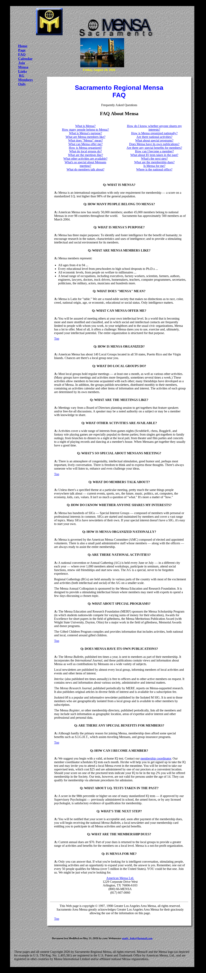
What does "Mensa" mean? (85, 140)
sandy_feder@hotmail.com (137, 938)
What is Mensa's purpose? (85, 133)
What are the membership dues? (154, 162)
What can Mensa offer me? (85, 144)
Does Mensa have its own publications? (154, 144)
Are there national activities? (154, 137)
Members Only (25, 82)
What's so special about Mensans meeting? (85, 164)
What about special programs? (154, 140)
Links (22, 71)
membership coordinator (155, 758)
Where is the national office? (154, 169)
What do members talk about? (85, 169)
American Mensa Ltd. (120, 878)
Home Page (22, 48)
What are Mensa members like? (85, 137)
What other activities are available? (85, 158)
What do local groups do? (85, 151)
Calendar (25, 59)
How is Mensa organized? (85, 147)
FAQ (22, 54)
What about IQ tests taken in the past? (154, 155)
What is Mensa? (85, 126)
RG (21, 75)
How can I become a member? (154, 151)
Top (56, 338)
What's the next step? (154, 158)
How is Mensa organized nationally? (154, 133)
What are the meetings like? (85, 155)
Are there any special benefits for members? (154, 147)
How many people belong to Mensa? (85, 129)
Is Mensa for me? (154, 166)
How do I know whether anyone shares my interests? (154, 127)
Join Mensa (23, 65)
